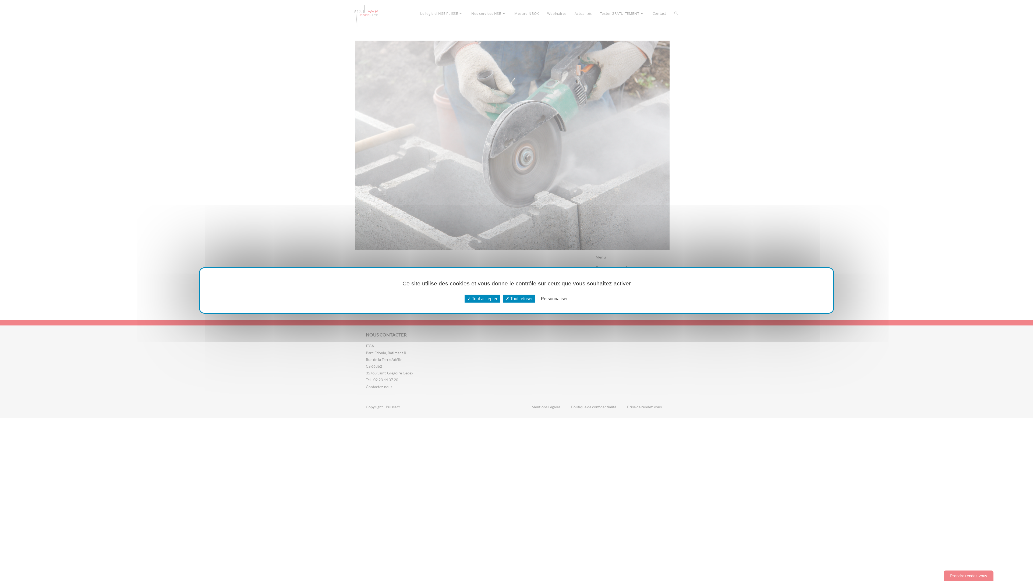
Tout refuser (521, 298)
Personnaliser (554, 298)
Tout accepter (484, 298)
